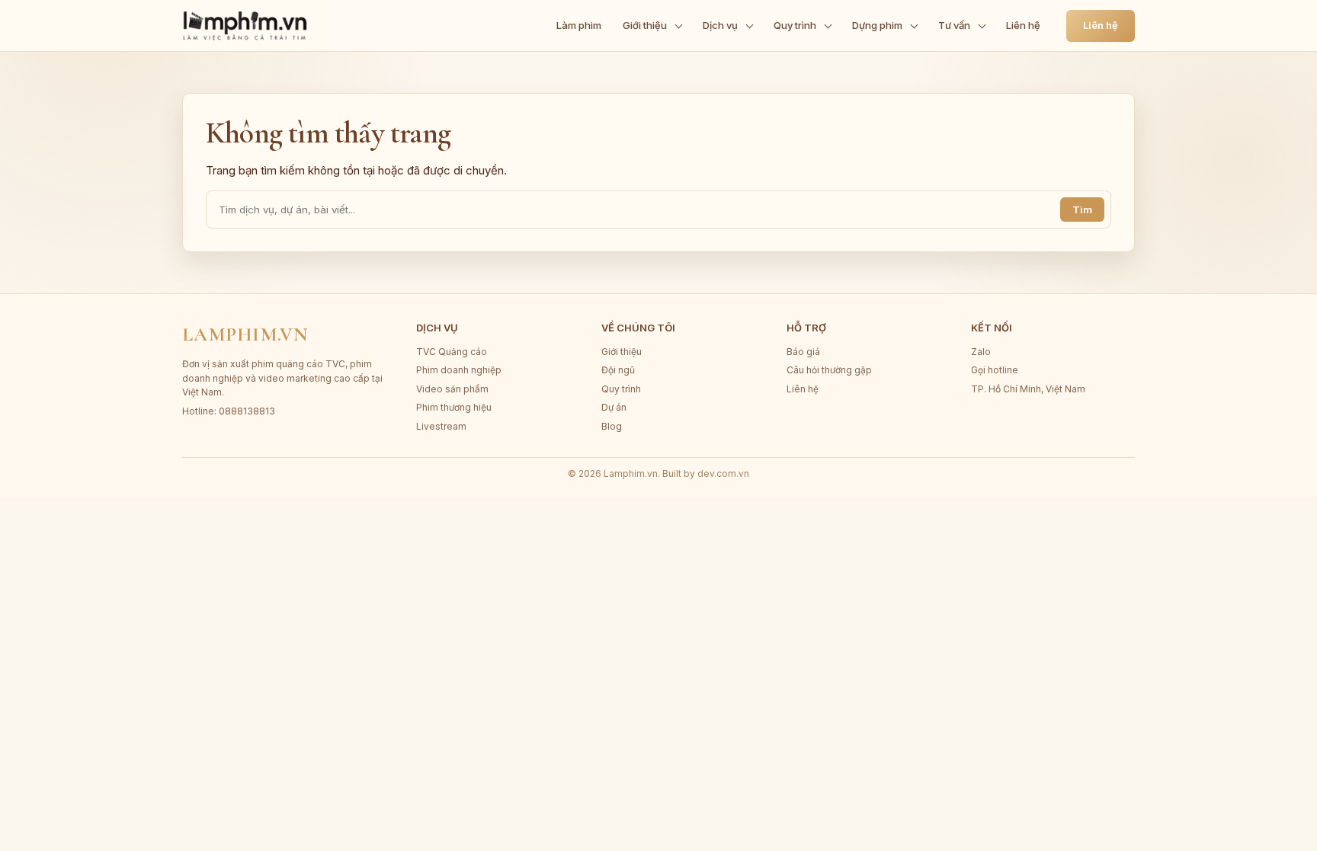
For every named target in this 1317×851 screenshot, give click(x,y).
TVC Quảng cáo (451, 351)
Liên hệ (1023, 25)
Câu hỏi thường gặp (829, 370)
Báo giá (803, 351)
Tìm (1082, 209)
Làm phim (578, 25)
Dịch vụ (720, 25)
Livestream (441, 426)
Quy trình (795, 25)
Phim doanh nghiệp (458, 370)
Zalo (981, 351)
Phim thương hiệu (454, 407)
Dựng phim (877, 25)
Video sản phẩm (452, 389)
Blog (611, 426)
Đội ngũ (618, 370)
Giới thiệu (645, 25)
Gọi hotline (994, 370)
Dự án (613, 407)
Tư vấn (954, 25)
